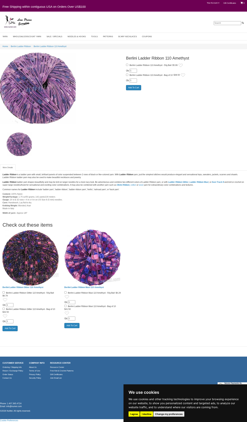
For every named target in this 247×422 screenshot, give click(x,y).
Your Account (212, 3)
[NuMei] (18, 21)
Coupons (147, 36)
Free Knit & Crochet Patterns (62, 371)
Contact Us (7, 378)
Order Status (8, 374)
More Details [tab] (8, 167)
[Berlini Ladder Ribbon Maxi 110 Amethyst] (92, 257)
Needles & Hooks (77, 36)
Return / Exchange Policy (13, 371)
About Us (33, 367)
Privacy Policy (35, 374)
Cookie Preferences (9, 420)
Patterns (108, 36)
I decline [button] (146, 414)
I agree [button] (134, 414)
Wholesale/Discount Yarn (27, 36)
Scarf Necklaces (127, 36)
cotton (133, 185)
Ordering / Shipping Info (12, 367)
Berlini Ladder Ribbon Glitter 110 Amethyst (23, 287)
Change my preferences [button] (169, 414)
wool (141, 185)
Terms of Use (34, 371)
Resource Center (57, 367)
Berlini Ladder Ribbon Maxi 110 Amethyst (84, 287)
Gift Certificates (229, 3)
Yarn (5, 36)
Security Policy (35, 378)
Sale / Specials (54, 36)
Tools (94, 36)
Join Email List (56, 378)
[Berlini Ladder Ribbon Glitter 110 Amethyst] (31, 257)
